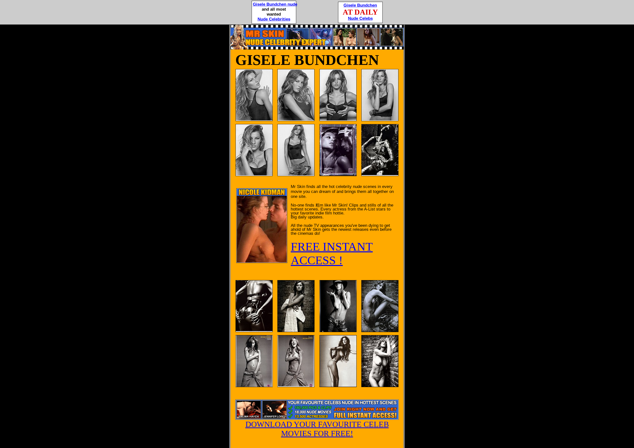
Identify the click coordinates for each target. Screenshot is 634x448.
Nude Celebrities (274, 19)
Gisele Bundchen (360, 5)
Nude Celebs (360, 18)
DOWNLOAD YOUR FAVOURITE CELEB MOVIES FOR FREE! (317, 429)
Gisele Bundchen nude (275, 4)
